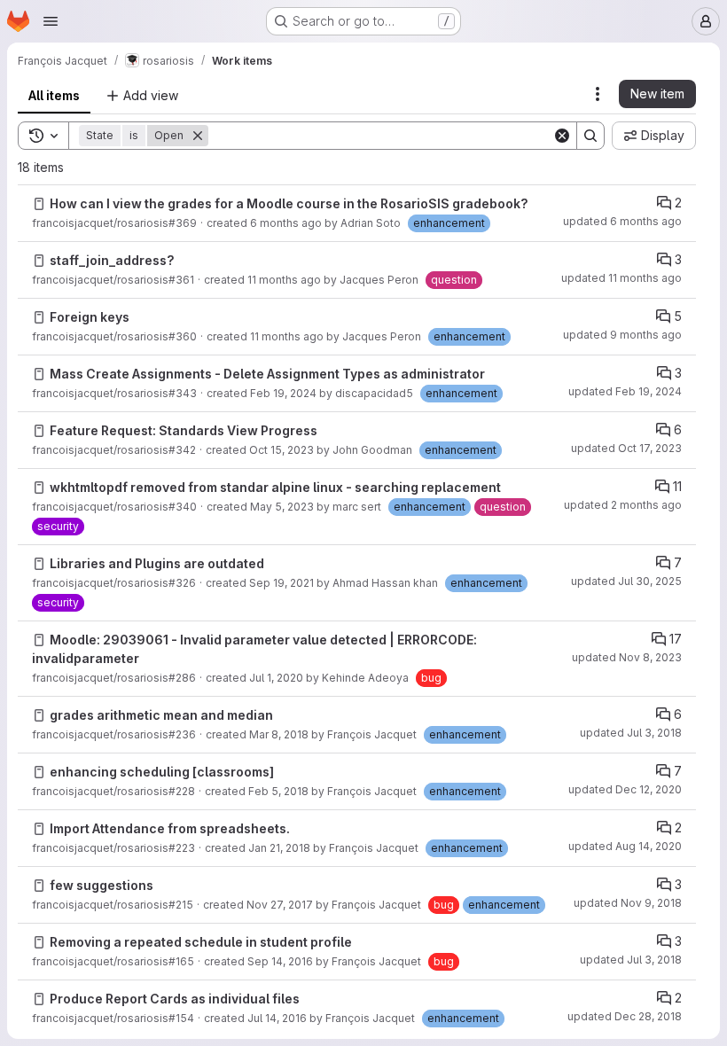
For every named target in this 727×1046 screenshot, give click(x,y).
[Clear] (562, 135)
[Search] (590, 135)
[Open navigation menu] (50, 21)
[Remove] (197, 135)
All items (54, 95)
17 (675, 638)
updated (622, 221)
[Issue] (39, 204)
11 (677, 486)
